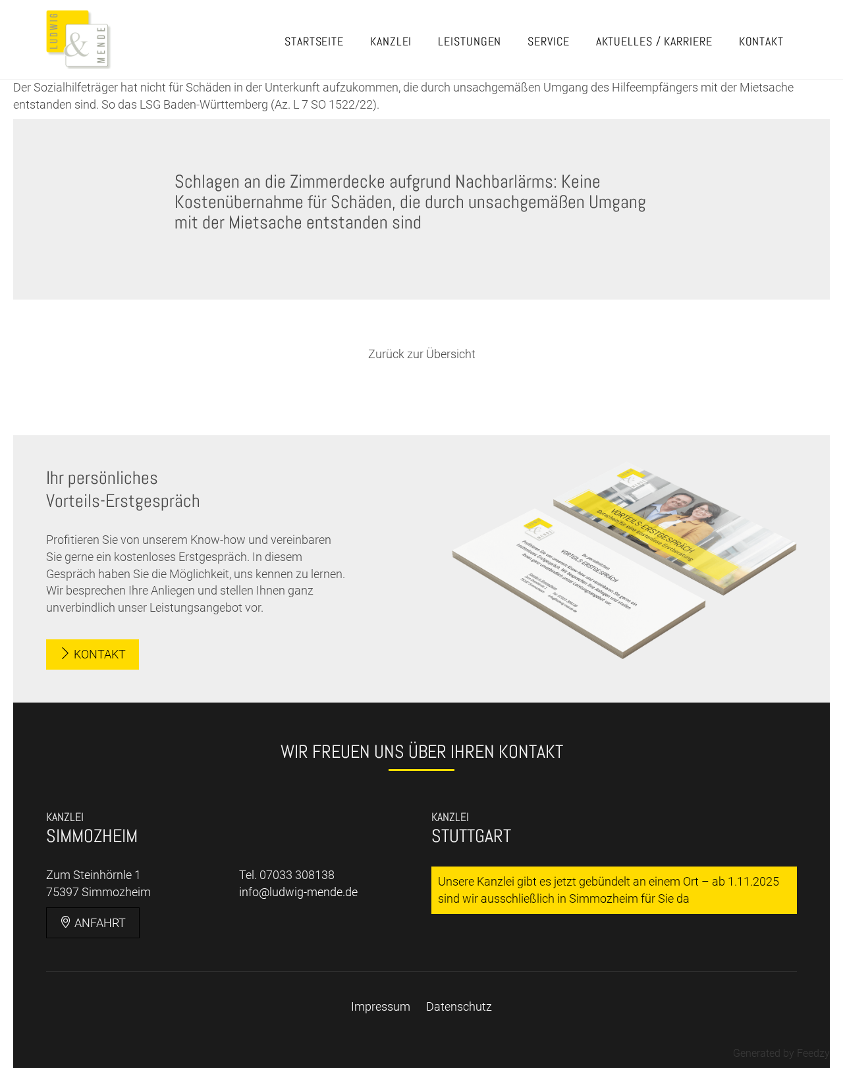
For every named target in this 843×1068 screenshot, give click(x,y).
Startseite (314, 41)
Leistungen (469, 41)
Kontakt (761, 41)
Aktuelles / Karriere (654, 41)
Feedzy (813, 1053)
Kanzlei (391, 41)
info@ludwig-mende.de (298, 892)
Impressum (380, 1006)
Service (548, 41)
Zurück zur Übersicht (422, 354)
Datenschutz (459, 1006)
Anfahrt (99, 923)
